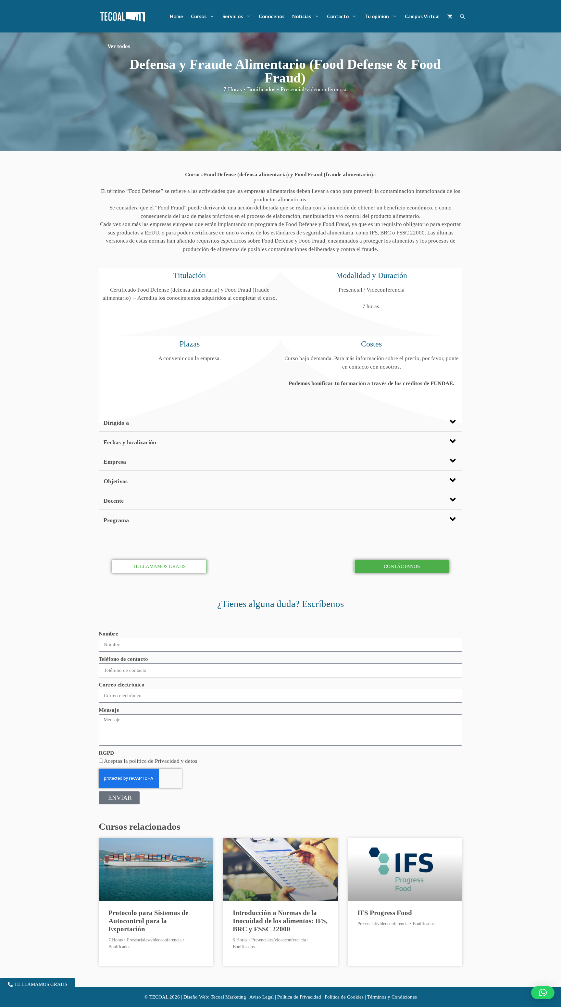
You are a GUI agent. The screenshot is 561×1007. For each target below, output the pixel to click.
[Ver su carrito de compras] (449, 16)
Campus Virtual (422, 16)
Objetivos (116, 481)
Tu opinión (377, 16)
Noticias (301, 16)
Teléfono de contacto (123, 659)
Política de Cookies (344, 997)
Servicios (232, 16)
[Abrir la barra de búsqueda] (462, 16)
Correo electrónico (121, 685)
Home (176, 16)
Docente (114, 500)
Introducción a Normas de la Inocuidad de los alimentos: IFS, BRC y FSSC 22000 (280, 921)
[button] (280, 422)
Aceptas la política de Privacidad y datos (150, 761)
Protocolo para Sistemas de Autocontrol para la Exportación (148, 921)
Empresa (115, 462)
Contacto (338, 16)
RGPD (106, 753)
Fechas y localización (130, 442)
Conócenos (271, 16)
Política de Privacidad (299, 997)
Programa (116, 520)
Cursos (198, 16)
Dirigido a (116, 423)
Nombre (108, 634)
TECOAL (158, 997)
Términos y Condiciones (392, 997)
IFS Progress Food (384, 913)
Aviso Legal (261, 997)
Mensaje (109, 710)
